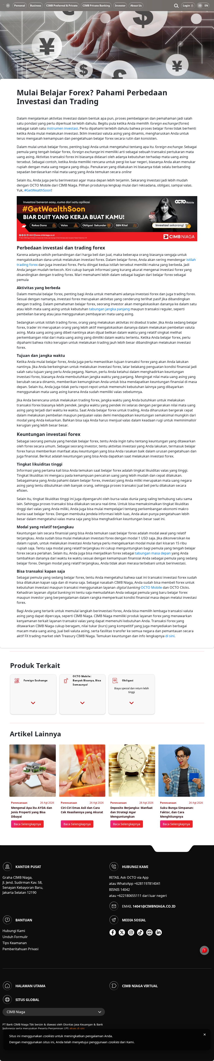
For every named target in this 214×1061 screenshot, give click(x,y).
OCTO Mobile (151, 587)
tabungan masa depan (153, 553)
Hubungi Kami (14, 930)
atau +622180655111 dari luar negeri (138, 895)
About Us (136, 5)
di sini (170, 636)
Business (35, 5)
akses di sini (76, 1028)
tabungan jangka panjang (109, 309)
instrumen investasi (62, 128)
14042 (125, 889)
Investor (120, 5)
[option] (107, 50)
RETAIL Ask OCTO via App (129, 877)
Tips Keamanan (15, 943)
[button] (176, 6)
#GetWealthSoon (37, 190)
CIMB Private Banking (96, 5)
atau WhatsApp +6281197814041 (134, 883)
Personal (19, 5)
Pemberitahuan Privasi (20, 949)
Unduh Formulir (15, 937)
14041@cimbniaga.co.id (154, 906)
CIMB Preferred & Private (62, 5)
